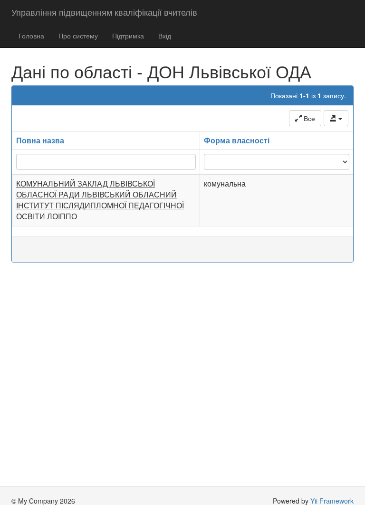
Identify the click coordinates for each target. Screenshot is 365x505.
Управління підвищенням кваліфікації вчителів (104, 12)
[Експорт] (336, 118)
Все (308, 118)
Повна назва (40, 140)
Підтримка (128, 35)
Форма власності (236, 140)
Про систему (78, 35)
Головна (31, 35)
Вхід (164, 35)
